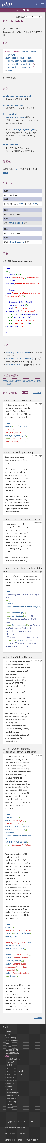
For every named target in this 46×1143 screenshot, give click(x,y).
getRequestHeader (12, 1077)
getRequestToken (12, 1080)
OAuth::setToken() (14, 364)
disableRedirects (11, 1041)
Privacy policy (32, 1140)
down (8, 400)
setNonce (8, 1089)
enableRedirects (11, 1050)
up (4, 400)
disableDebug (10, 1038)
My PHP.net (10, 1134)
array (11, 61)
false (5, 172)
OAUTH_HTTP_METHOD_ (16, 117)
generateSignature (12, 1059)
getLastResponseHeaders (15, 1071)
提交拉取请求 (29, 381)
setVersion (9, 1108)
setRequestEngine (12, 1093)
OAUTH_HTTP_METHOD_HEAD (25, 130)
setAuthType (10, 1083)
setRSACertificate (12, 1096)
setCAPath (9, 1086)
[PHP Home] (7, 4)
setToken (8, 1105)
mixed (11, 70)
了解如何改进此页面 (12, 381)
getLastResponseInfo (13, 1074)
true (16, 169)
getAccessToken (11, 1062)
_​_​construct (9, 1032)
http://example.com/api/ (24, 836)
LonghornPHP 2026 (23, 10)
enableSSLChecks (12, 1053)
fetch (7, 1056)
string (11, 55)
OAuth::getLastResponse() (18, 352)
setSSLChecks (10, 1099)
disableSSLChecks (12, 1044)
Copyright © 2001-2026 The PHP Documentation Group (19, 1124)
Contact (22, 1134)
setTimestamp (10, 1102)
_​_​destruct (9, 1035)
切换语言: (20, 16)
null (21, 204)
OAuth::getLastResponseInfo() (19, 358)
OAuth (6, 1027)
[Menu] (42, 4)
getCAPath (9, 1065)
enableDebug (10, 1047)
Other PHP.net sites (13, 1140)
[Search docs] (37, 4)
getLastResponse (12, 1068)
